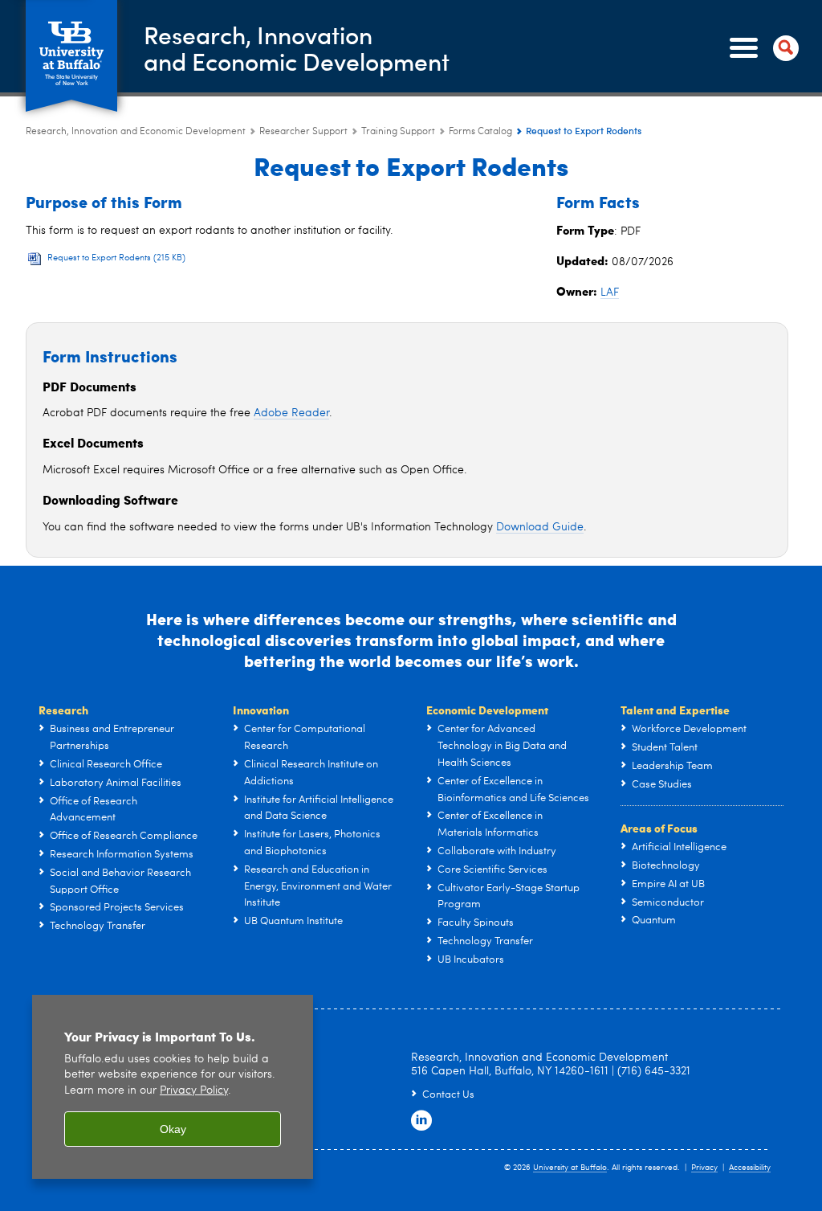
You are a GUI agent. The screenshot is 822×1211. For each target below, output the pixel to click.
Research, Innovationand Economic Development (297, 47)
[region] (172, 1087)
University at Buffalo (570, 1168)
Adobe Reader (291, 413)
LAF (609, 292)
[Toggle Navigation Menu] (761, 48)
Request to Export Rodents (116, 258)
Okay (173, 1129)
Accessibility (750, 1168)
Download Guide (540, 527)
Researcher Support (303, 132)
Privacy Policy (194, 1091)
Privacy (704, 1168)
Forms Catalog (480, 132)
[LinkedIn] (421, 1121)
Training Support (398, 132)
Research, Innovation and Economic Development (136, 132)
